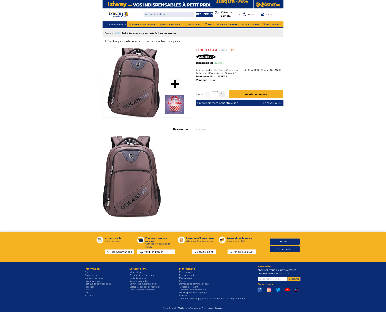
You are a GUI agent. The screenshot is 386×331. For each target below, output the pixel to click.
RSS (87, 292)
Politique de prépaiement (142, 275)
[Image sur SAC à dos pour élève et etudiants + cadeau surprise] (146, 82)
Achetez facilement (188, 287)
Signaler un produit (139, 281)
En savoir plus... (272, 102)
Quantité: (200, 94)
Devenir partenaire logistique (193, 292)
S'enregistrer (284, 249)
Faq (87, 272)
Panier (182, 281)
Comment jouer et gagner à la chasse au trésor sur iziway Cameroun (212, 298)
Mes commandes (187, 275)
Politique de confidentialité (98, 284)
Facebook (89, 287)
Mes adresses (185, 278)
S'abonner (294, 279)
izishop (212, 80)
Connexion (283, 241)
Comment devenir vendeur (192, 289)
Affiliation (183, 295)
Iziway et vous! (136, 272)
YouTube (89, 295)
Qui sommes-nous (94, 278)
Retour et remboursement (142, 289)
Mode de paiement (139, 278)
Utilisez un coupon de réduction (145, 287)
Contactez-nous (92, 275)
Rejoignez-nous (92, 281)
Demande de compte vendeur (194, 284)
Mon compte (185, 272)
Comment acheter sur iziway (143, 284)
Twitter (88, 289)
